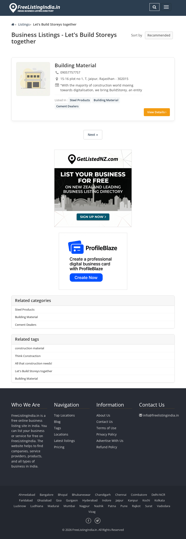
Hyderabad (90, 500)
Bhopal (62, 495)
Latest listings (64, 440)
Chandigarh (103, 495)
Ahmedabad (27, 495)
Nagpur (84, 506)
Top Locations (64, 415)
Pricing (59, 447)
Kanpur (133, 500)
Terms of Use (106, 428)
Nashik (98, 506)
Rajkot (136, 506)
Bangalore (46, 495)
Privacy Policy (106, 434)
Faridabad (26, 500)
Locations (61, 434)
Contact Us (104, 421)
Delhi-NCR (158, 495)
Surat (148, 506)
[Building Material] (33, 79)
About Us (103, 415)
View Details (156, 112)
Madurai (53, 506)
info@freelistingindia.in (161, 415)
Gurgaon (72, 500)
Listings (24, 24)
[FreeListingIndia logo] (35, 7)
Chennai (120, 495)
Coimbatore (139, 495)
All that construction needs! (33, 363)
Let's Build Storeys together (33, 371)
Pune (123, 506)
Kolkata (159, 500)
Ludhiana (36, 506)
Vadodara (163, 506)
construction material (29, 348)
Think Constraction (28, 356)
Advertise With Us (109, 440)
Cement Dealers (67, 106)
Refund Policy (106, 447)
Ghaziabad (44, 500)
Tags (57, 428)
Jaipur (119, 500)
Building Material (106, 100)
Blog (57, 421)
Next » (93, 134)
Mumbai (69, 506)
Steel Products (80, 100)
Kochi (146, 500)
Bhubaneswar (81, 495)
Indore (106, 500)
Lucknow (20, 506)
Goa (58, 500)
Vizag (91, 512)
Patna (112, 506)
